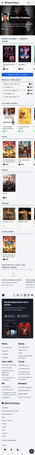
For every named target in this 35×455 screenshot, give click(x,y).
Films (4, 344)
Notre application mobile (10, 411)
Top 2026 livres (23, 365)
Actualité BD (6, 397)
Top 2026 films (7, 348)
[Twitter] (14, 295)
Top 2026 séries (23, 347)
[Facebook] (18, 295)
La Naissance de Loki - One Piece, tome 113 (9, 394)
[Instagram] (21, 295)
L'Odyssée (5, 354)
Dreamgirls (21, 64)
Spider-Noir (22, 350)
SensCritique (5, 11)
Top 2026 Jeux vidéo (9, 365)
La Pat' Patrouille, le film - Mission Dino (9, 160)
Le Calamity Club (24, 368)
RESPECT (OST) (23, 221)
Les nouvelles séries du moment (25, 357)
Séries (21, 344)
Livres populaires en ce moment (25, 378)
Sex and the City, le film (9, 65)
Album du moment (24, 397)
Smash (5, 193)
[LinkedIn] (28, 295)
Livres (21, 361)
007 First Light (7, 368)
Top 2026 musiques (25, 387)
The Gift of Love (8, 221)
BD (3, 383)
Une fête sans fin (7, 390)
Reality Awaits (23, 394)
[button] (32, 2)
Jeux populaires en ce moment (8, 379)
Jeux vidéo (7, 361)
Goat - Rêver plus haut (24, 160)
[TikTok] (25, 295)
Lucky (20, 353)
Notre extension (7, 414)
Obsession (5, 351)
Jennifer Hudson (14, 11)
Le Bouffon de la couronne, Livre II (24, 373)
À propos (5, 408)
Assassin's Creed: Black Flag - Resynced (8, 373)
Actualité (5, 357)
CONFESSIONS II (24, 390)
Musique (22, 383)
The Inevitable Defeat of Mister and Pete (8, 127)
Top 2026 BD (6, 387)
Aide (3, 417)
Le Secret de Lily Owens (23, 127)
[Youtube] (32, 295)
